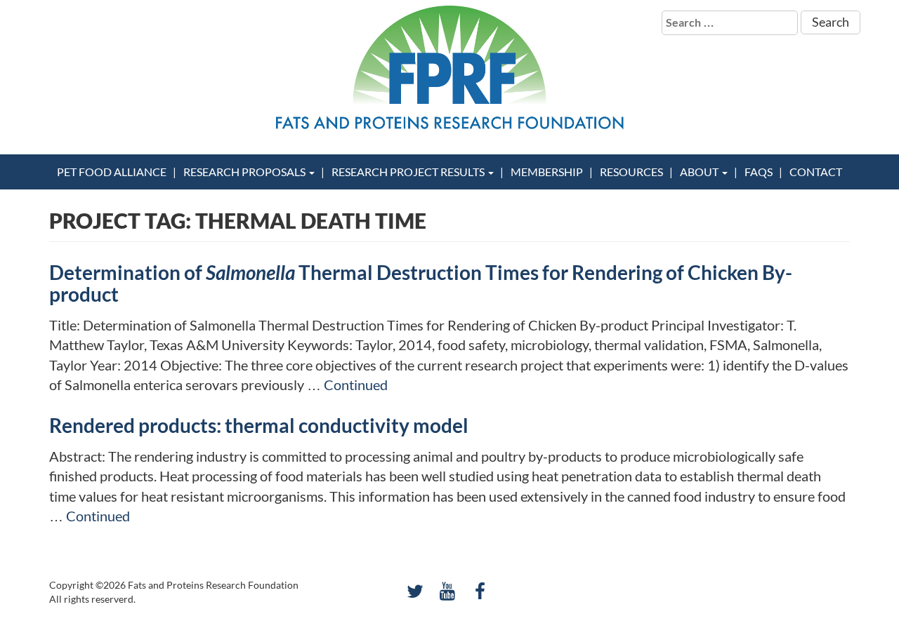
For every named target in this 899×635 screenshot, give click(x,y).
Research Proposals (245, 171)
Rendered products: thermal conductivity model (258, 425)
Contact (815, 171)
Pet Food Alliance (111, 171)
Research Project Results (409, 171)
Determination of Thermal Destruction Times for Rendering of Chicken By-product (420, 283)
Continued (356, 384)
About (700, 171)
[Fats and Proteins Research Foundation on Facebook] (480, 591)
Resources (631, 171)
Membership (547, 171)
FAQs (758, 171)
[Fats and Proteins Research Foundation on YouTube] (447, 591)
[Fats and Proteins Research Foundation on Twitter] (414, 591)
